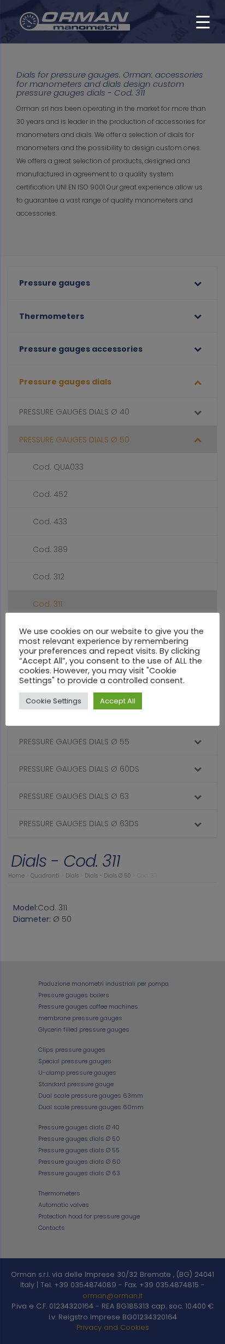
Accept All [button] (117, 701)
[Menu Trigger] (203, 22)
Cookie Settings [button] (53, 701)
